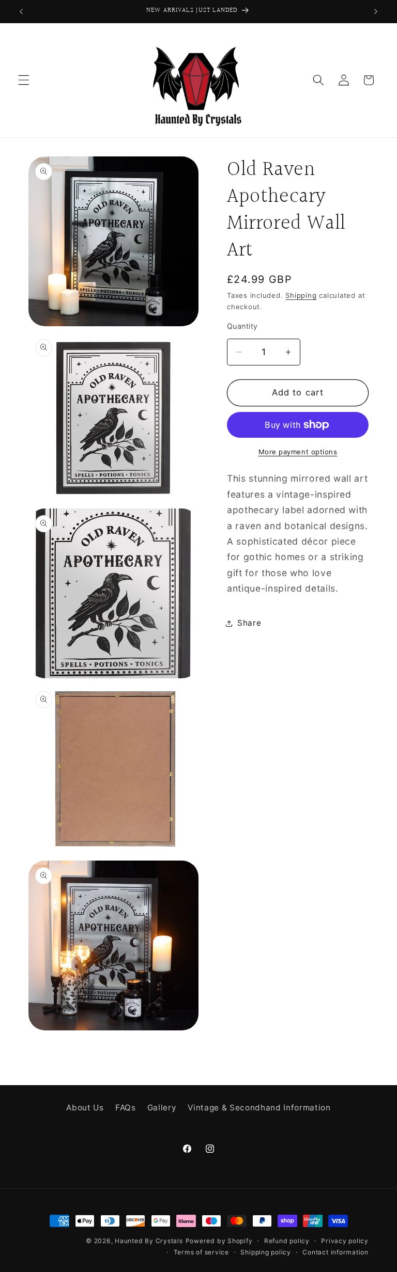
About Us (84, 1107)
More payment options (298, 452)
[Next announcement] (375, 11)
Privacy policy (345, 1241)
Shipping (300, 295)
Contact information (335, 1252)
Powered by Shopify (219, 1241)
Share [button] (249, 623)
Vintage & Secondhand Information (259, 1107)
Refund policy (287, 1241)
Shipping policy (265, 1252)
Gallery (162, 1107)
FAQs (125, 1107)
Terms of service (201, 1252)
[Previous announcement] (21, 11)
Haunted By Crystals (149, 1241)
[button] (23, 80)
